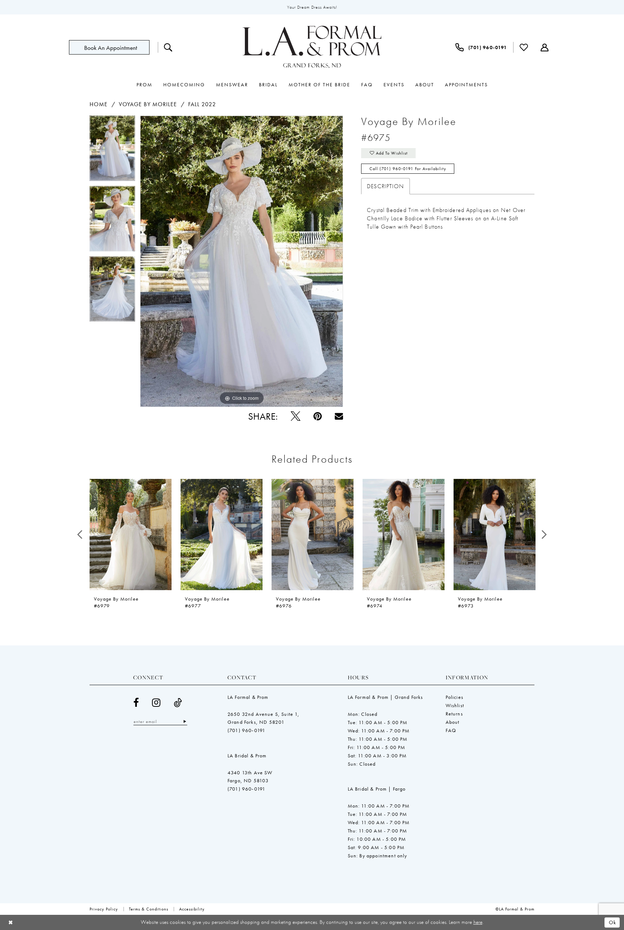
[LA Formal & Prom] (312, 47)
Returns (454, 713)
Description (385, 186)
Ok (612, 922)
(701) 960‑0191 (246, 730)
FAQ (451, 730)
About (453, 722)
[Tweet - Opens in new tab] (295, 416)
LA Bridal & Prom (247, 755)
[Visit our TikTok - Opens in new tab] (178, 703)
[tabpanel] (112, 151)
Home (99, 104)
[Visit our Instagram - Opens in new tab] (156, 703)
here (477, 922)
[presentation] (131, 534)
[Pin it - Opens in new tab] (317, 416)
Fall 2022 (202, 104)
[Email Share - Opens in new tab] (339, 416)
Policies (454, 697)
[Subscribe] (184, 721)
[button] (544, 47)
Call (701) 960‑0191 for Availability (407, 169)
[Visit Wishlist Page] (524, 47)
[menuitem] (113, 47)
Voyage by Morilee (148, 104)
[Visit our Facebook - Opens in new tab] (136, 703)
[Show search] (168, 47)
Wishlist (455, 705)
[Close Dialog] (10, 922)
